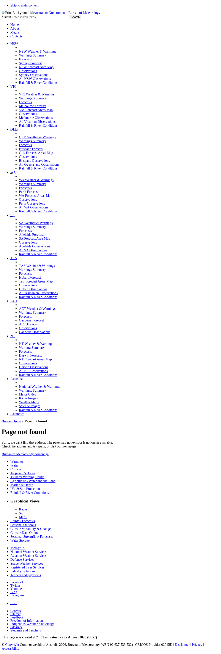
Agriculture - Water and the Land (32, 481)
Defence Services (22, 559)
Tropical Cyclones (22, 473)
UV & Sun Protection (25, 489)
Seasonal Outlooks (23, 525)
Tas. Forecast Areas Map (36, 281)
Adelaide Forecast (31, 234)
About (14, 28)
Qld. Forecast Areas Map (36, 153)
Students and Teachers (25, 630)
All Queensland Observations (39, 164)
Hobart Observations (33, 289)
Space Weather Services (26, 563)
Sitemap (15, 614)
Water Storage (20, 540)
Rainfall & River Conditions (38, 82)
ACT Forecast (28, 324)
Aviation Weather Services (28, 555)
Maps (23, 517)
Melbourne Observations (36, 117)
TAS (13, 258)
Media (14, 32)
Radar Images (28, 398)
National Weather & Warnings (39, 386)
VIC (13, 86)
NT (12, 336)
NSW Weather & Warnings (37, 51)
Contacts (16, 36)
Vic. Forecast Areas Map (36, 110)
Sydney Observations (33, 75)
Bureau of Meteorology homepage (25, 454)
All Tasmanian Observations (38, 293)
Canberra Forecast (31, 320)
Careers (15, 611)
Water (14, 465)
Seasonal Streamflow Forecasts (31, 536)
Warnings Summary (32, 55)
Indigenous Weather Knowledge (32, 624)
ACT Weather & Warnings (37, 308)
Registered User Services (27, 567)
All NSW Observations (35, 79)
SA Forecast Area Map (34, 238)
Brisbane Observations (34, 160)
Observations (28, 71)
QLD (14, 129)
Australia (16, 379)
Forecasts (25, 59)
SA (12, 215)
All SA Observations (33, 250)
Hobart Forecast (30, 277)
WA (13, 172)
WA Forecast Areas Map (35, 195)
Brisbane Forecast (31, 149)
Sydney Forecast (30, 63)
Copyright (12, 644)
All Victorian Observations (37, 121)
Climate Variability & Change (30, 529)
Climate (15, 469)
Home (14, 24)
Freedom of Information (26, 620)
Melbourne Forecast (32, 106)
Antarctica (17, 414)
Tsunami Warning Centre (27, 477)
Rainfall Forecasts (22, 521)
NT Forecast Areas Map (35, 359)
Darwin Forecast (30, 355)
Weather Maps (29, 402)
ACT (13, 301)
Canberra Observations (34, 332)
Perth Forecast (28, 192)
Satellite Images (29, 406)
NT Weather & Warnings (36, 344)
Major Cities (27, 394)
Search (6, 17)
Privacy (197, 644)
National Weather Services (28, 552)
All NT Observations (33, 371)
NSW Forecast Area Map (36, 67)
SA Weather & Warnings (36, 223)
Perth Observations (32, 203)
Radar (23, 509)
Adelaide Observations (34, 246)
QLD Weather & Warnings (37, 137)
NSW (14, 43)
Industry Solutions (22, 571)
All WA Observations (33, 207)
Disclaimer (182, 644)
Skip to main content (24, 5)
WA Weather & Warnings (36, 180)
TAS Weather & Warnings (37, 266)
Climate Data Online (24, 533)
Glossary (16, 627)
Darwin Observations (33, 367)
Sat (21, 513)
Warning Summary (32, 347)
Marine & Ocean (21, 485)
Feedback (17, 617)
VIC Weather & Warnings (36, 94)
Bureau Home (11, 421)
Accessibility (10, 648)
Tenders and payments (25, 575)
